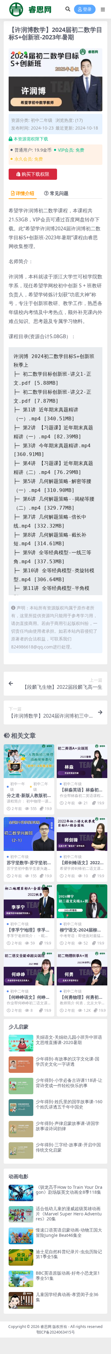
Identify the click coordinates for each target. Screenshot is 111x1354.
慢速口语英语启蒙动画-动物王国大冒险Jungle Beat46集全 (69, 1232)
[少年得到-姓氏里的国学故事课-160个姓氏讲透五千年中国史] (21, 1107)
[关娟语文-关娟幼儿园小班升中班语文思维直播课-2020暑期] (21, 1043)
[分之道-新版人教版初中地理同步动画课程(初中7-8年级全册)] (29, 761)
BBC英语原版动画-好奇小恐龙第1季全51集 (68, 1275)
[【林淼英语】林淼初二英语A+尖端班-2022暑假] (82, 761)
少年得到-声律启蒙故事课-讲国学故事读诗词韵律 (67, 1125)
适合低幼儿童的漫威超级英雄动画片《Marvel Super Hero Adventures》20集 (69, 1214)
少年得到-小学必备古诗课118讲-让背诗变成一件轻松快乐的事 (69, 1082)
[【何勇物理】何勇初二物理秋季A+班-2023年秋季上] (82, 968)
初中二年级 (41, 120)
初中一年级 (17, 786)
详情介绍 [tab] (25, 193)
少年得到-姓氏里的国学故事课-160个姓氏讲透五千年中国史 (69, 1104)
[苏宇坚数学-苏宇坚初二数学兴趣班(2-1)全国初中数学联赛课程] (29, 834)
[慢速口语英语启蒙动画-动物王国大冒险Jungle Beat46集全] (21, 1236)
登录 (87, 9)
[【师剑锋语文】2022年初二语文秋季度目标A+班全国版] (82, 834)
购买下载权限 (35, 174)
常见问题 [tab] (59, 193)
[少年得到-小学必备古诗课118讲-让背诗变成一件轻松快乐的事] (21, 1086)
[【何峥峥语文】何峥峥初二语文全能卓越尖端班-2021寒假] (29, 968)
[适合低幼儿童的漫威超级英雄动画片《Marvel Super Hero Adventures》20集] (21, 1214)
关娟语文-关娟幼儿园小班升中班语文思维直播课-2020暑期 (69, 1039)
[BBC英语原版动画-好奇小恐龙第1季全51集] (21, 1279)
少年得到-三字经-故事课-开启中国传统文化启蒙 (68, 1147)
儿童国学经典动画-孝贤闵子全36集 (67, 1297)
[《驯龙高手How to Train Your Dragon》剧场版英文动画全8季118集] (21, 1193)
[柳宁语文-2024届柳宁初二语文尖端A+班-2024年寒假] (82, 901)
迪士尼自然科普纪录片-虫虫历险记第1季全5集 (69, 1254)
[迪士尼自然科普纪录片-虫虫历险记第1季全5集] (21, 1257)
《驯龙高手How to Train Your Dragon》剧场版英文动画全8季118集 (69, 1189)
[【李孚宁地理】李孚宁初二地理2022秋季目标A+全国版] (29, 901)
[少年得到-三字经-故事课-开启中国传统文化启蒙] (21, 1150)
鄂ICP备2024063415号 (55, 1332)
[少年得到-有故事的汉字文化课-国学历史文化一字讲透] (21, 1064)
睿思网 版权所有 (53, 1326)
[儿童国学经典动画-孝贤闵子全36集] (21, 1300)
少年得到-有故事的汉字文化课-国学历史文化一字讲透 (67, 1061)
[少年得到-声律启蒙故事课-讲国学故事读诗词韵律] (21, 1129)
